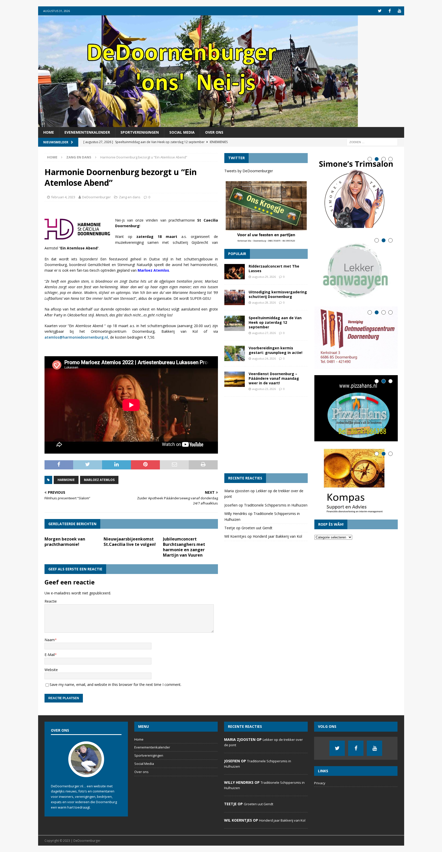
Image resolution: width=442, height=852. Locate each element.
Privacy (319, 783)
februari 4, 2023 (63, 197)
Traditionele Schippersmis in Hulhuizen (275, 505)
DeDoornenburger (96, 197)
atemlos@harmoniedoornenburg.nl (76, 337)
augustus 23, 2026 (264, 389)
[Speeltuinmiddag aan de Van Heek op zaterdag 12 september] (234, 323)
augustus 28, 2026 (264, 302)
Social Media (182, 132)
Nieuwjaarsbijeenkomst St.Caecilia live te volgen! (130, 541)
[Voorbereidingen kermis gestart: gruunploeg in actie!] (234, 353)
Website (51, 669)
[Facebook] (389, 10)
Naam (50, 639)
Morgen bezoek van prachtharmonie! (65, 541)
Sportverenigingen (139, 132)
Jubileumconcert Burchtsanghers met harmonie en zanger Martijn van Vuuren (184, 547)
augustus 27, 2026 (264, 333)
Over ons (214, 132)
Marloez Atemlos (99, 480)
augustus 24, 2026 (264, 358)
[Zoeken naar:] (372, 142)
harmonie (66, 480)
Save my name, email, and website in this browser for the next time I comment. (115, 684)
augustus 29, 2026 (264, 277)
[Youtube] (399, 10)
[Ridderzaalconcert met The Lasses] (234, 271)
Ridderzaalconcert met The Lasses (274, 268)
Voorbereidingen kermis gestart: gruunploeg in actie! (275, 350)
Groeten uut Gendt (256, 527)
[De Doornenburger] (198, 124)
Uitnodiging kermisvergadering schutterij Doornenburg (278, 294)
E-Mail (50, 654)
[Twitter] (379, 10)
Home (48, 132)
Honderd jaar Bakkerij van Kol (277, 536)
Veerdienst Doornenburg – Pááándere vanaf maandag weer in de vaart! (274, 378)
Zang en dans (129, 197)
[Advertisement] (266, 435)
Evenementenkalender (87, 132)
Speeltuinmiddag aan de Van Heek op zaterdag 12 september (275, 322)
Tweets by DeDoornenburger (248, 170)
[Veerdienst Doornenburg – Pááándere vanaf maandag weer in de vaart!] (234, 379)
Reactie (51, 601)
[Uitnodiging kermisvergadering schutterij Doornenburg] (234, 297)
